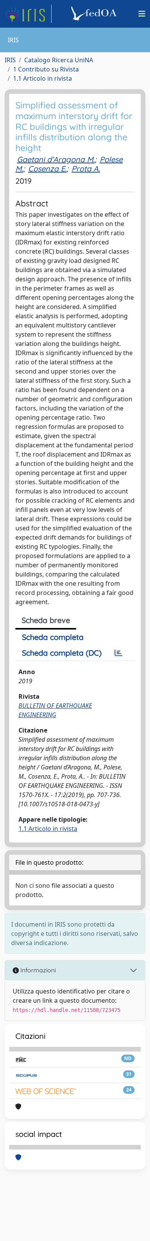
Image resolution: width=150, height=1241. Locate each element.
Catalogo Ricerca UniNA (58, 60)
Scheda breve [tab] (46, 620)
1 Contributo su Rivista (46, 69)
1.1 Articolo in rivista (42, 78)
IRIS (10, 60)
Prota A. (86, 168)
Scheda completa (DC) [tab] (62, 653)
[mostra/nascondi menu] (141, 14)
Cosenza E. (47, 168)
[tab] (118, 653)
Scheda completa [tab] (52, 637)
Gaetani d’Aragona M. (56, 159)
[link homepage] (28, 14)
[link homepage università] (95, 14)
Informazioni (37, 970)
